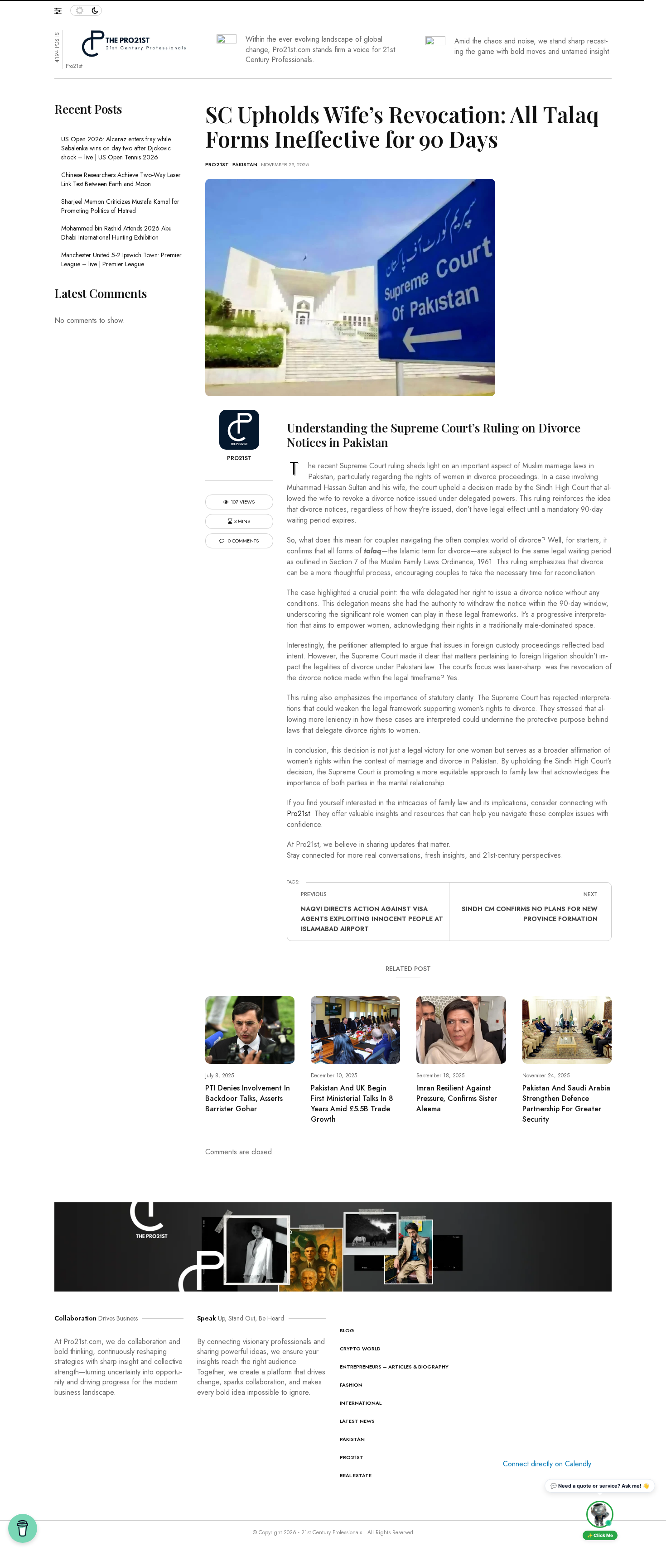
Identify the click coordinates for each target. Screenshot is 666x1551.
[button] (62, 8)
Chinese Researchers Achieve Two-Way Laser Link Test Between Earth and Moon (121, 179)
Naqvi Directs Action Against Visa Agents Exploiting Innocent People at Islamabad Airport (372, 918)
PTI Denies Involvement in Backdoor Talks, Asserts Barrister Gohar (247, 1098)
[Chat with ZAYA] (599, 1514)
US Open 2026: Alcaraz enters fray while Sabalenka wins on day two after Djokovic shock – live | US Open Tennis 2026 (116, 148)
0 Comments (243, 540)
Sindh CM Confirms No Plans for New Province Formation (530, 913)
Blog (347, 1330)
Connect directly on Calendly (547, 1464)
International (360, 1403)
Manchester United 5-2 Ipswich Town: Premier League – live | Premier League (121, 259)
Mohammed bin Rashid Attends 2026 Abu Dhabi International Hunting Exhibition (116, 233)
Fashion (351, 1384)
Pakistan (244, 164)
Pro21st (217, 164)
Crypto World (360, 1348)
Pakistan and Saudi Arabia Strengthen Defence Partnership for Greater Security (566, 1103)
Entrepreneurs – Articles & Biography (394, 1366)
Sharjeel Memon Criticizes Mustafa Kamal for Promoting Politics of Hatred (120, 206)
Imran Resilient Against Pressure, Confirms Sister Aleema (456, 1098)
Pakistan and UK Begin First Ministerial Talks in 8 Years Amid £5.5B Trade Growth (352, 1103)
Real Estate (356, 1475)
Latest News (357, 1421)
